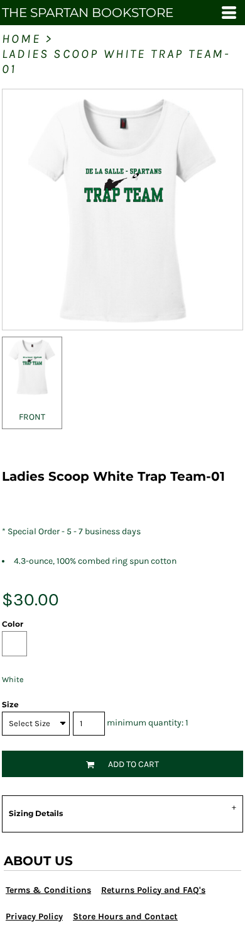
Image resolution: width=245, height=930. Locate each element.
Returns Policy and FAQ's (153, 890)
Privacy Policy (34, 916)
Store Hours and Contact (125, 916)
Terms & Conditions (48, 890)
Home (21, 38)
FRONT (32, 417)
